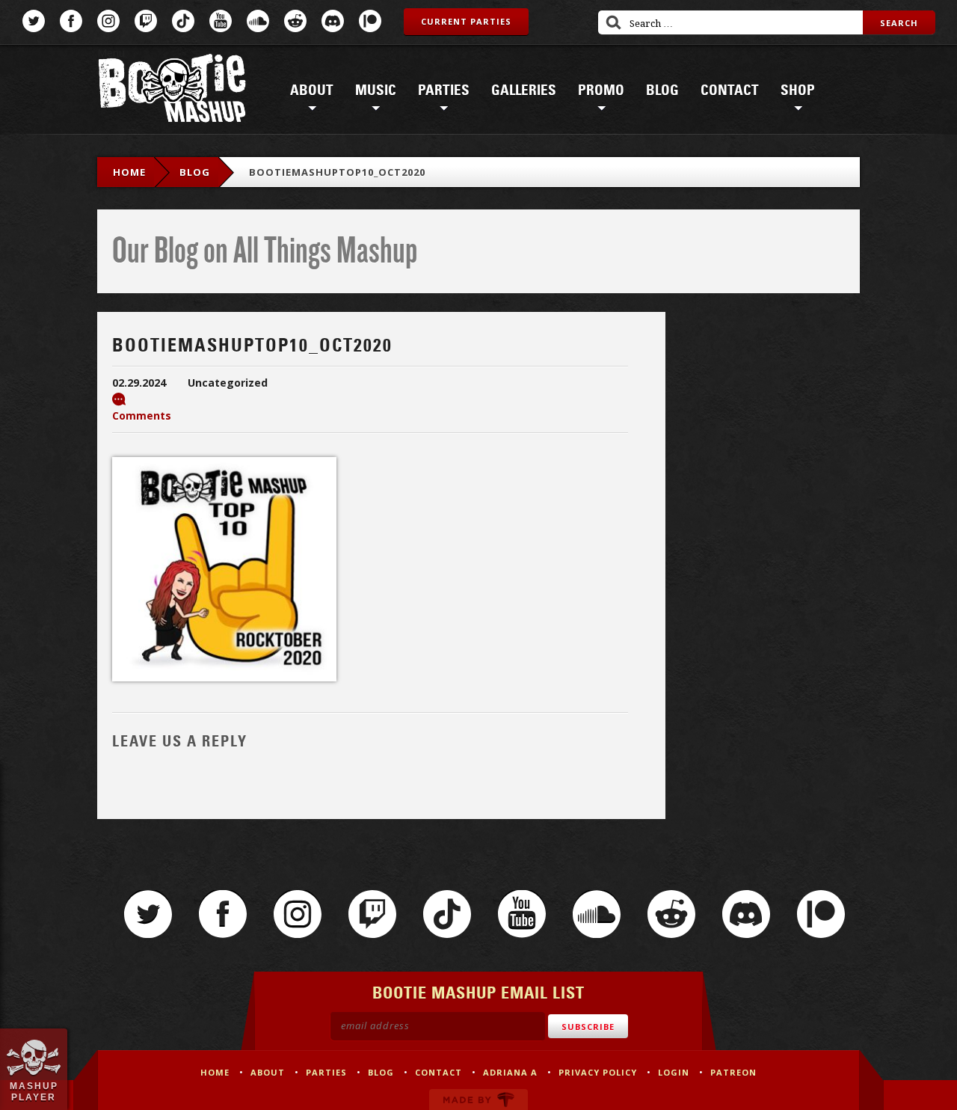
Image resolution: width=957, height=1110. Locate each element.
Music (375, 90)
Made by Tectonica (478, 1099)
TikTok (183, 21)
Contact (730, 90)
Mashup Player (34, 1091)
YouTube (220, 21)
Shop (798, 90)
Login (673, 1072)
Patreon (370, 21)
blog (194, 172)
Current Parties (466, 21)
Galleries (523, 90)
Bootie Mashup (172, 90)
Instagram (108, 21)
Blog (662, 90)
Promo (601, 90)
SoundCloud (258, 21)
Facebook (71, 21)
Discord (332, 21)
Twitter (33, 21)
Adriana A (510, 1072)
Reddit (295, 21)
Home (129, 172)
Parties (444, 90)
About (311, 90)
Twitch (146, 21)
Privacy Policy (597, 1072)
